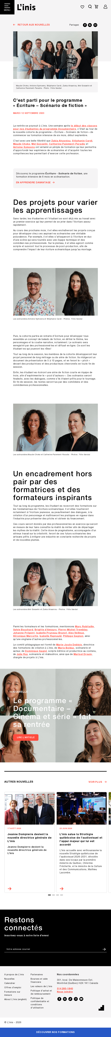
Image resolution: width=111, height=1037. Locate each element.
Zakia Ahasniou (61, 141)
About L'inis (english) (15, 999)
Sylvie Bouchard (23, 630)
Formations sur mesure (12, 993)
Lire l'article (26, 738)
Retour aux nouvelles (33, 25)
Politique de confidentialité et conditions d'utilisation (40, 1003)
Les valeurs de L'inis (41, 987)
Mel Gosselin (40, 144)
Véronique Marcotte (25, 636)
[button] (49, 895)
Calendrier (9, 983)
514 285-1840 (65, 989)
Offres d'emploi (12, 988)
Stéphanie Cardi (82, 141)
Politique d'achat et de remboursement (41, 992)
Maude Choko (21, 144)
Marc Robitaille (84, 627)
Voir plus (96, 782)
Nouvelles (9, 979)
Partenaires (37, 975)
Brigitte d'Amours (46, 630)
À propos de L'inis (14, 975)
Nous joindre (65, 992)
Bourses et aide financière (39, 980)
